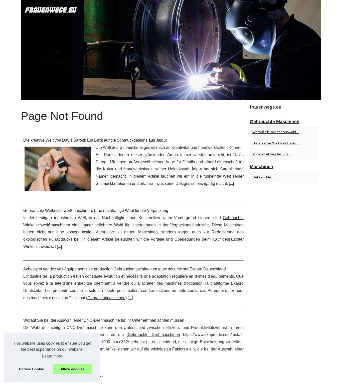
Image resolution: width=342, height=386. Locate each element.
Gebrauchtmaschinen (106, 298)
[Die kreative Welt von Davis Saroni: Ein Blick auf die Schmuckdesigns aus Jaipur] (58, 168)
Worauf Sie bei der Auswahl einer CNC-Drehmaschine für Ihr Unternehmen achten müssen (103, 320)
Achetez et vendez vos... (271, 154)
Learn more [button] (52, 356)
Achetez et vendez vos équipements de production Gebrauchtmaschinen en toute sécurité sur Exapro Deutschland (124, 269)
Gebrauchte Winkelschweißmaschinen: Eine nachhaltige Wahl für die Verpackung (95, 210)
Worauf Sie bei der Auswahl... (275, 132)
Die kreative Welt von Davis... (275, 143)
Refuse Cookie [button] (31, 369)
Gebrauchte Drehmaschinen (154, 334)
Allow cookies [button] (73, 369)
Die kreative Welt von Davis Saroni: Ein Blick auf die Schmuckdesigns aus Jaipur (95, 140)
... (231, 183)
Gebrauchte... (263, 177)
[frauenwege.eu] (171, 50)
